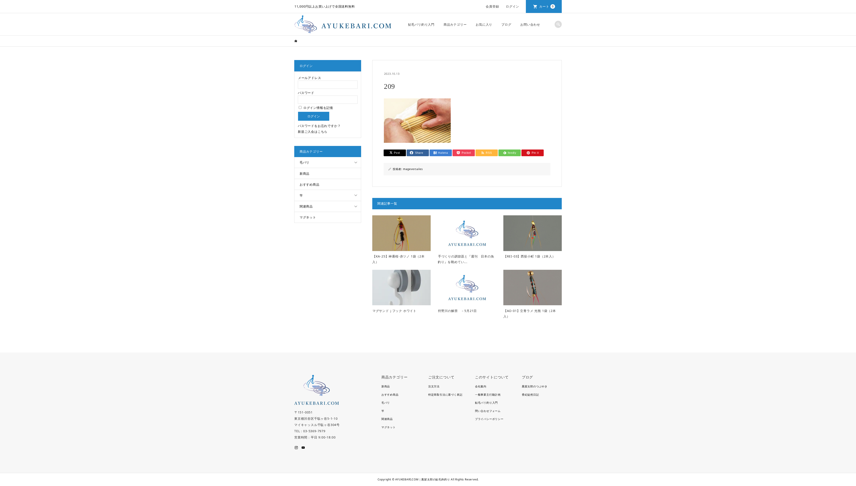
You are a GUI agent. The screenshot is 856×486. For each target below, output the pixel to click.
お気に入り (484, 24)
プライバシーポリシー (489, 419)
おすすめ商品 (309, 184)
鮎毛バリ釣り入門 (421, 24)
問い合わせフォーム (488, 411)
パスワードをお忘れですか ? (319, 126)
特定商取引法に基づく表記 (445, 395)
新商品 (304, 173)
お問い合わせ (530, 24)
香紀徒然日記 (530, 395)
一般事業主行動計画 (488, 395)
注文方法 (434, 386)
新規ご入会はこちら (312, 131)
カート (546, 6)
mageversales (413, 169)
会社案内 (480, 386)
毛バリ (304, 162)
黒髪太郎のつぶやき (534, 386)
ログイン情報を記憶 (317, 108)
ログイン (512, 6)
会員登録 (492, 6)
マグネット (308, 217)
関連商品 (306, 206)
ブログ (506, 24)
